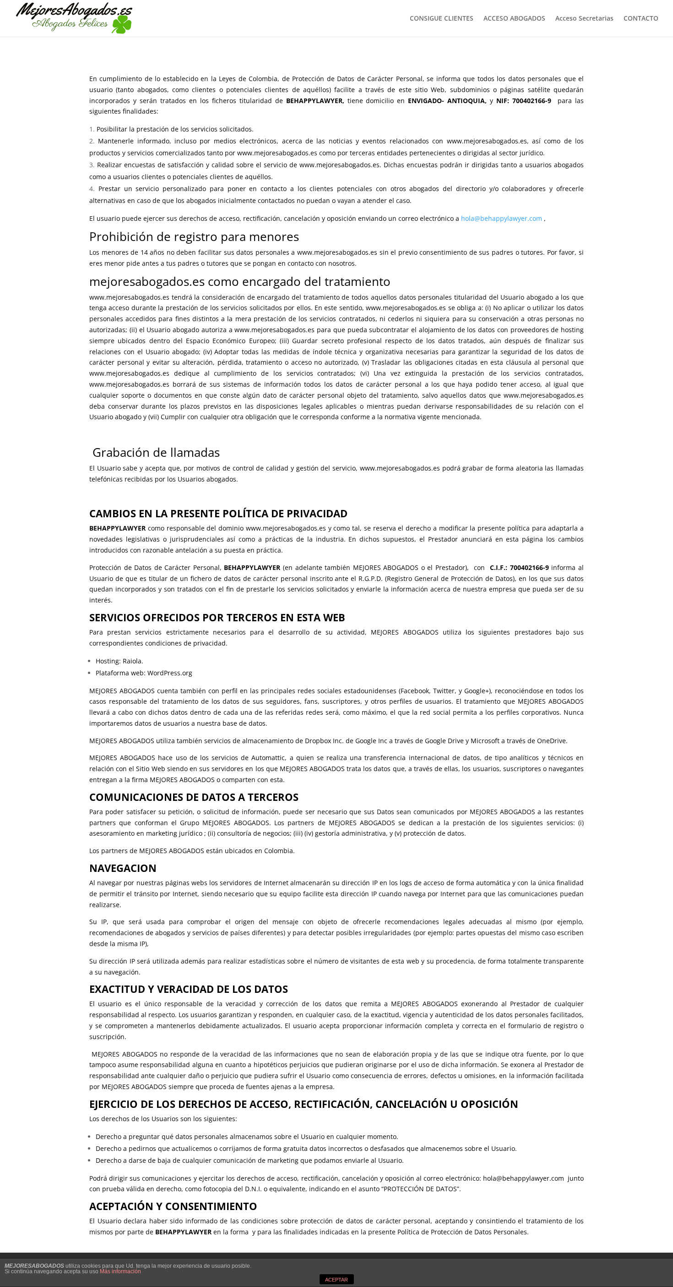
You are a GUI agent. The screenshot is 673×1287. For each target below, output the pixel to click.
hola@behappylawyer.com (501, 218)
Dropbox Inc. (324, 740)
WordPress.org (169, 672)
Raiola (132, 661)
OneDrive (551, 740)
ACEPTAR (336, 1279)
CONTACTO (641, 18)
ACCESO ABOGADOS (514, 18)
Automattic (268, 757)
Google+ (476, 690)
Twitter (444, 690)
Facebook (415, 690)
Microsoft (485, 740)
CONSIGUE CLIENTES (441, 18)
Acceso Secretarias (584, 18)
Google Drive (444, 740)
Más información (120, 1271)
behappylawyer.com (535, 1178)
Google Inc (371, 740)
